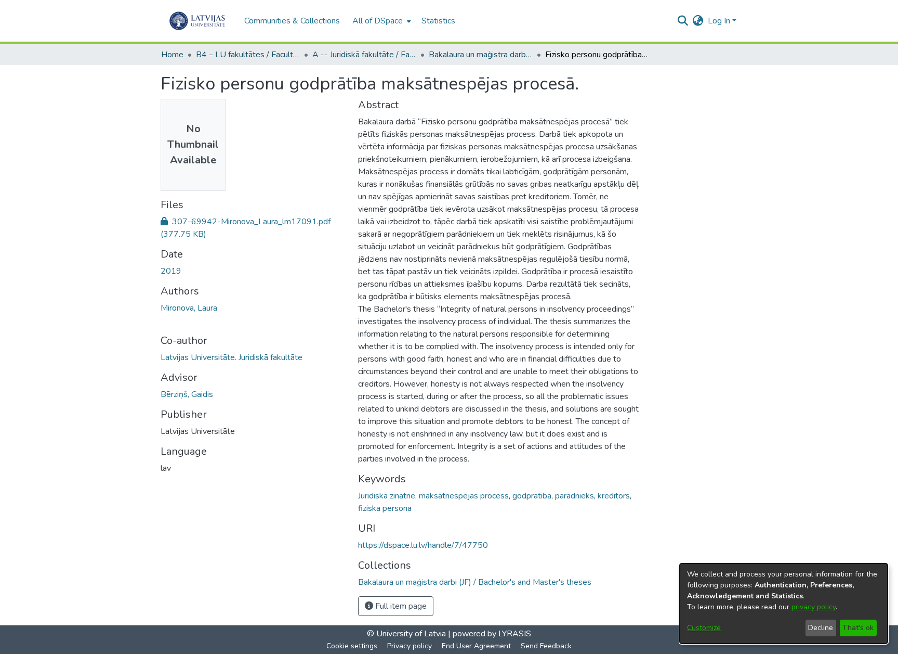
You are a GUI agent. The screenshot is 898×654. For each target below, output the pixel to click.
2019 (171, 271)
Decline (820, 628)
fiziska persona (385, 508)
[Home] (197, 21)
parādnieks (574, 496)
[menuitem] (380, 21)
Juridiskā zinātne (386, 496)
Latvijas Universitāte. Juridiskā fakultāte (231, 357)
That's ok (858, 628)
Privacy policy (409, 646)
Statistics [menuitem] (438, 21)
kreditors (614, 496)
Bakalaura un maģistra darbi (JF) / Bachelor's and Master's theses (481, 54)
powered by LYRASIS (491, 633)
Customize (704, 628)
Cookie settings (351, 646)
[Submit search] (683, 21)
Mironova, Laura (189, 308)
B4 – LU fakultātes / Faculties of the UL (248, 54)
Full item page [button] (400, 606)
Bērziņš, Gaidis (187, 394)
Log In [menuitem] (719, 21)
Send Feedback (546, 646)
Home (172, 54)
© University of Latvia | (409, 633)
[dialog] (784, 603)
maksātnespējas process (464, 496)
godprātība (531, 496)
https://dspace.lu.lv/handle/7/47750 (423, 545)
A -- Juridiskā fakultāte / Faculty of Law (364, 54)
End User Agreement (476, 646)
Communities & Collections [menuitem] (292, 21)
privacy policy (813, 607)
